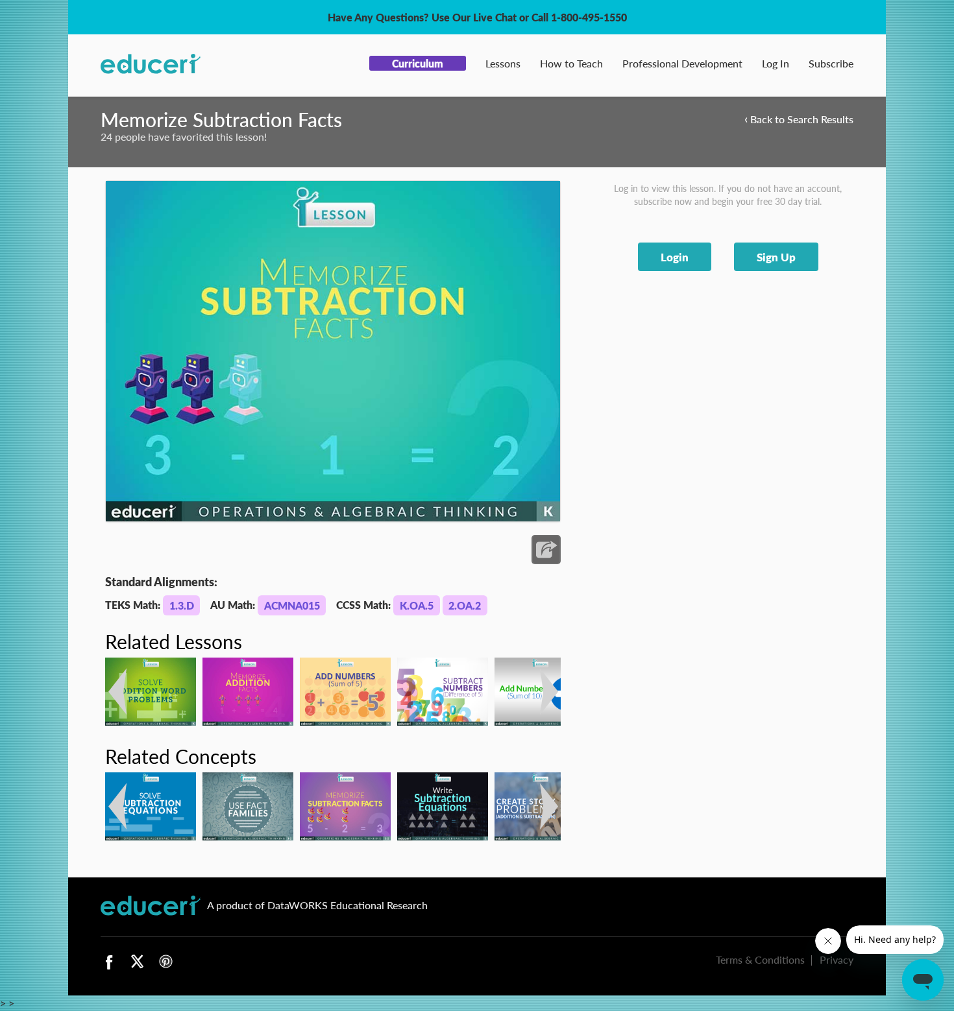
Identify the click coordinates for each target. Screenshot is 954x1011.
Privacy (836, 959)
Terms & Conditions (760, 959)
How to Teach (571, 63)
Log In (775, 63)
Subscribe (831, 63)
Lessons (502, 63)
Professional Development (682, 63)
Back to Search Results (798, 118)
